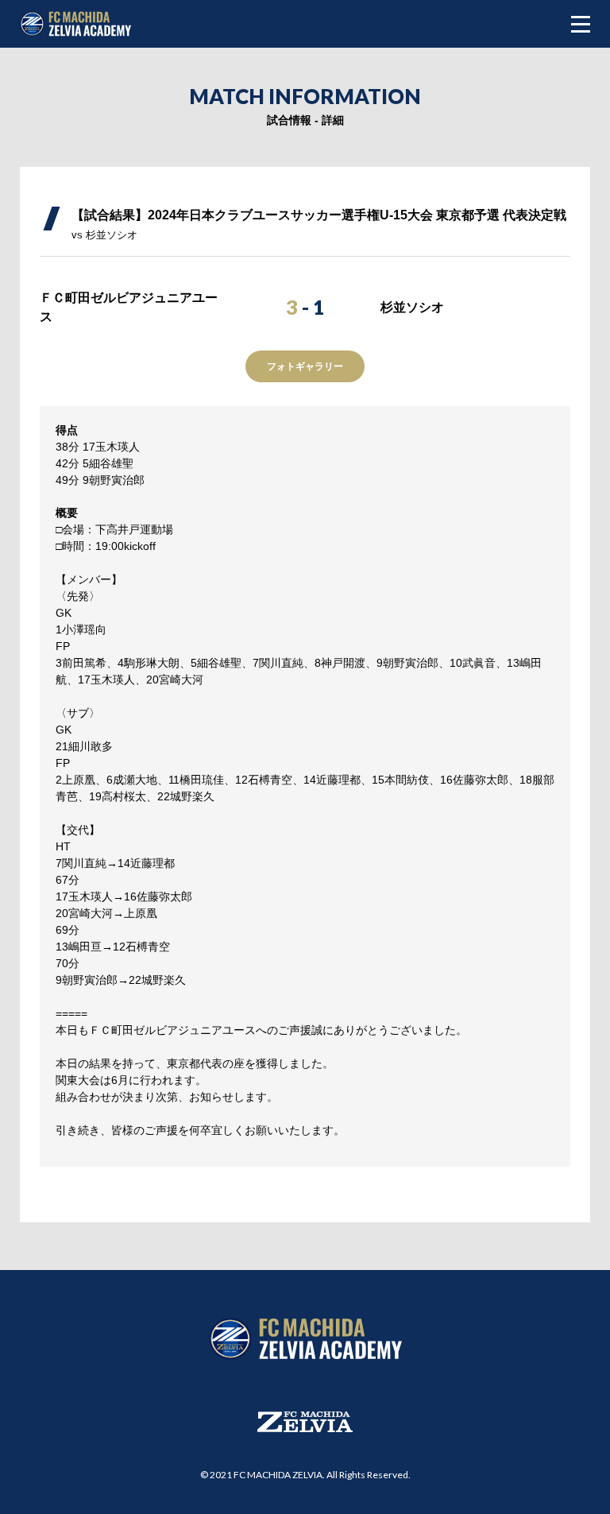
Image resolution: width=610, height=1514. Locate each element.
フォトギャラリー (305, 366)
